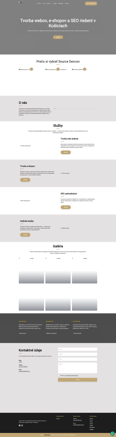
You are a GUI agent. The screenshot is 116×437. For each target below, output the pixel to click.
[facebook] (19, 425)
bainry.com (73, 435)
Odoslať (77, 379)
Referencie (60, 3)
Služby (48, 3)
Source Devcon (47, 435)
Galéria (55, 3)
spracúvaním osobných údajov (71, 375)
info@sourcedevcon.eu (24, 371)
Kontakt (67, 3)
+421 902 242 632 (23, 366)
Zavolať (58, 37)
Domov (39, 3)
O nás (43, 3)
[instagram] (22, 425)
